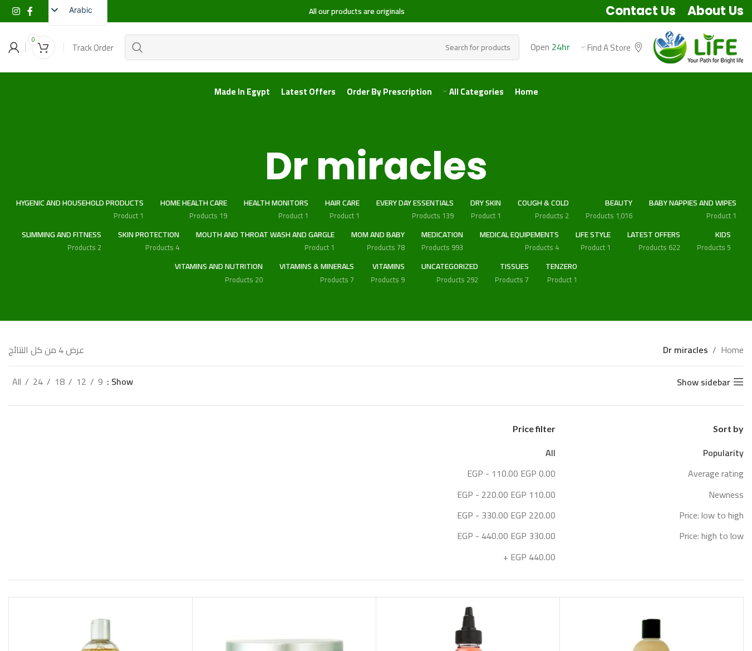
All (550, 452)
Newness (726, 494)
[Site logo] (698, 46)
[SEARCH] (137, 47)
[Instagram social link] (15, 11)
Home (732, 350)
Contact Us (641, 10)
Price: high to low (711, 535)
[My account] (14, 47)
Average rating (716, 473)
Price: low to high (711, 515)
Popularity (723, 452)
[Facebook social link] (30, 11)
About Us (715, 10)
